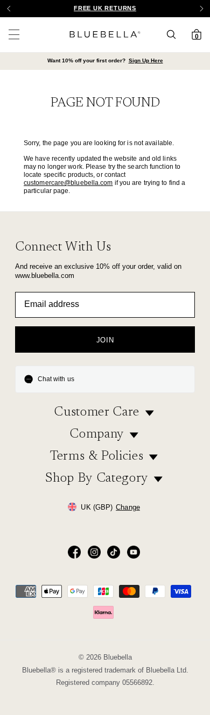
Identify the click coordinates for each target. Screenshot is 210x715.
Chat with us (56, 379)
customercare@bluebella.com (68, 183)
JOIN (105, 340)
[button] (201, 8)
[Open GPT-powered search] (174, 34)
